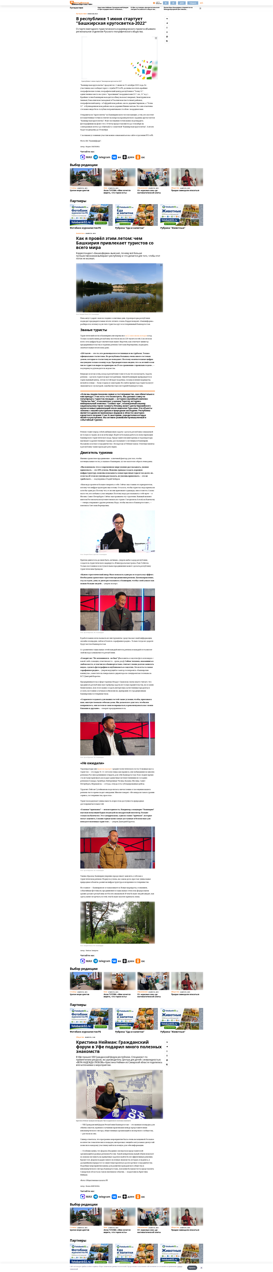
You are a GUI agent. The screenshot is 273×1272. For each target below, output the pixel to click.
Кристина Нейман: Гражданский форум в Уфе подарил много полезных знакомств (113, 8)
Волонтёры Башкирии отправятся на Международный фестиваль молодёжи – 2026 (178, 8)
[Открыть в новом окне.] (86, 157)
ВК (166, 3)
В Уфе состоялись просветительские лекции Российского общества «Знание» (145, 8)
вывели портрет (105, 769)
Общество (80, 1037)
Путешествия (76, 8)
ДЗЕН (182, 3)
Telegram (192, 3)
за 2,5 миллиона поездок (136, 335)
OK (173, 3)
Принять (192, 1268)
